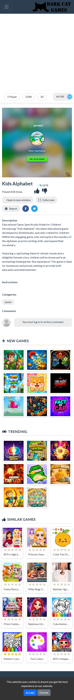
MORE (60, 96)
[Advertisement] (37, 52)
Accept (30, 692)
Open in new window (18, 200)
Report (13, 208)
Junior (8, 302)
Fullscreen (48, 200)
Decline (43, 692)
